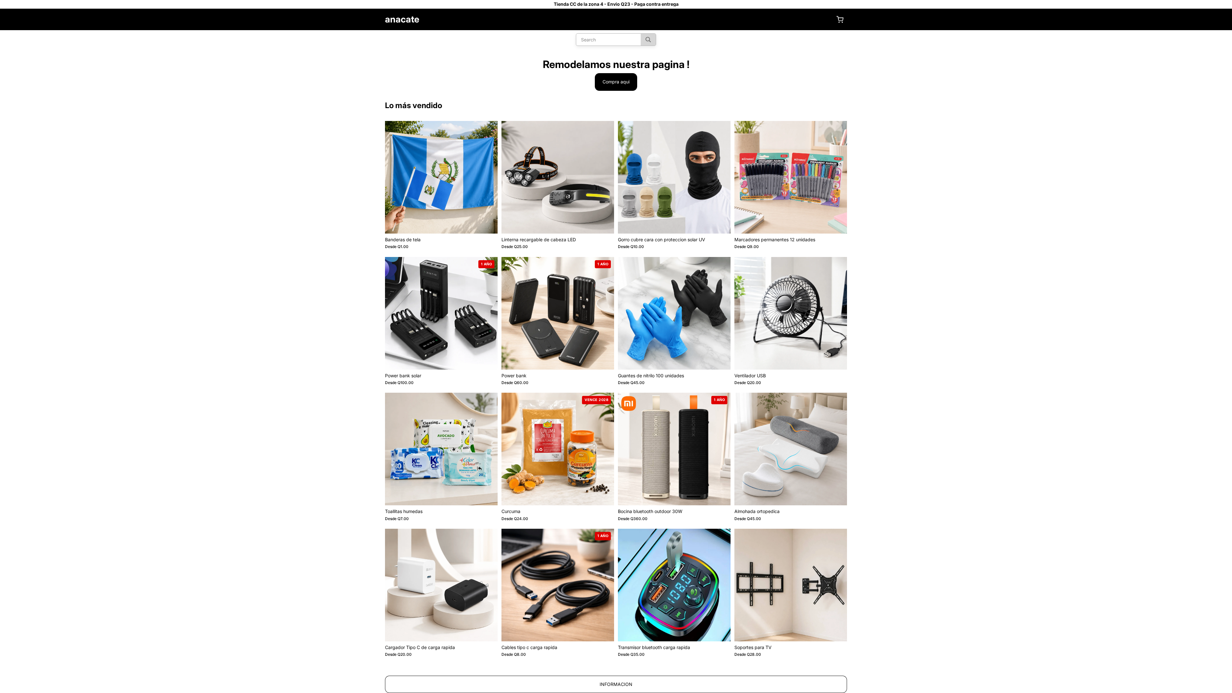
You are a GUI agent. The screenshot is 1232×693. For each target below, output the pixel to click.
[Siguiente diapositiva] (488, 177)
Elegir (609, 223)
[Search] (648, 40)
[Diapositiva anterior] (394, 177)
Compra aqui (616, 81)
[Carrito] (840, 20)
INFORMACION (616, 684)
